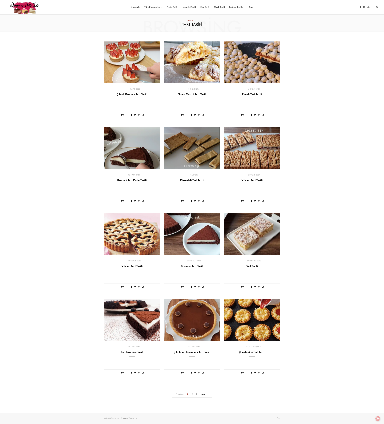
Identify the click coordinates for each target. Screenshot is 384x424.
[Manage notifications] (377, 418)
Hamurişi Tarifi (189, 7)
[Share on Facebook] (131, 115)
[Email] (143, 115)
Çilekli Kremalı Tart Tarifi (132, 94)
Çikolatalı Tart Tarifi (192, 180)
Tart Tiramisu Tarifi (132, 352)
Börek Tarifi (219, 7)
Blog (251, 7)
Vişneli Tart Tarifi (252, 180)
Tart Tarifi (252, 266)
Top (278, 418)
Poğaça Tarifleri (236, 7)
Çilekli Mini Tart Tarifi (252, 352)
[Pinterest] (139, 115)
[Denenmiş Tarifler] (23, 7)
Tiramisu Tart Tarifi (192, 266)
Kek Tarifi (204, 7)
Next (203, 394)
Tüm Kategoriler (152, 7)
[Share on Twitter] (135, 115)
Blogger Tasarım (129, 418)
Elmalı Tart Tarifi (252, 94)
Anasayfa (135, 7)
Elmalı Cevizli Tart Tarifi (192, 94)
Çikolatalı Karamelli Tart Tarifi (192, 352)
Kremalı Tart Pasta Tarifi (132, 180)
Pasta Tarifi (172, 7)
